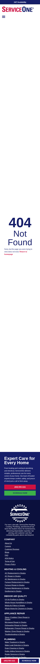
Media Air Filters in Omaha (15, 605)
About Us (8, 543)
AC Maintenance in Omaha (15, 579)
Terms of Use (10, 561)
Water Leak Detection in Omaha (17, 645)
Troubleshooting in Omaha (15, 634)
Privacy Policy (10, 564)
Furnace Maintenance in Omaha (17, 588)
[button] (3, 16)
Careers (8, 546)
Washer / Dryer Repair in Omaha (17, 631)
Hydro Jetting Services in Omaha (17, 651)
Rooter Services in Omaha (15, 654)
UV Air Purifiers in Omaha (14, 599)
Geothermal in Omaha (13, 591)
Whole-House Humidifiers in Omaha (18, 602)
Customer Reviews (12, 549)
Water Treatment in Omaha (15, 642)
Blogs (7, 552)
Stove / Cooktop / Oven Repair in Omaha (17, 618)
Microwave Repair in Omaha (15, 622)
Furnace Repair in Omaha (14, 585)
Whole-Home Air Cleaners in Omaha (18, 608)
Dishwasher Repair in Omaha (16, 625)
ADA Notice (9, 558)
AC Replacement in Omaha (15, 573)
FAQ (6, 555)
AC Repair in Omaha (13, 576)
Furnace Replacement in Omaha (17, 582)
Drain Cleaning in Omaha (14, 648)
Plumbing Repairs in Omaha (15, 657)
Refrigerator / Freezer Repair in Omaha (19, 628)
